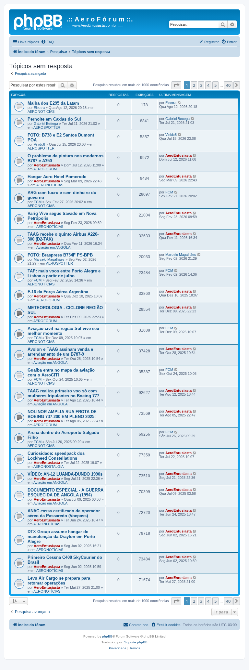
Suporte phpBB (136, 642)
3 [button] (201, 85)
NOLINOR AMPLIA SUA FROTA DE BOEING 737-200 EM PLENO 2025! (62, 414)
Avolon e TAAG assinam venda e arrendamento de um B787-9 (60, 352)
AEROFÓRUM (45, 169)
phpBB (107, 636)
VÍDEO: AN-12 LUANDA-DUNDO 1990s (65, 474)
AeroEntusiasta (47, 165)
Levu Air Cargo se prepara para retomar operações (59, 580)
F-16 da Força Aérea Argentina (58, 291)
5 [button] (215, 85)
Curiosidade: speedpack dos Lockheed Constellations (56, 456)
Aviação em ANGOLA (53, 247)
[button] (176, 85)
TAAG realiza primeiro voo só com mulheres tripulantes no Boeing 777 (63, 393)
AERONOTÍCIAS (41, 111)
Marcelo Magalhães (49, 259)
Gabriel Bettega (46, 123)
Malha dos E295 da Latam (53, 103)
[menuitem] (47, 42)
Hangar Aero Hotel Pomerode (57, 176)
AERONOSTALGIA (48, 466)
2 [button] (194, 85)
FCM (38, 202)
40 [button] (228, 85)
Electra (39, 108)
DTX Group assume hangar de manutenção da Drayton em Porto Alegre (61, 536)
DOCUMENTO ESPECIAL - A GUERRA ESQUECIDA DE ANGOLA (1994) (65, 492)
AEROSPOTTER (46, 127)
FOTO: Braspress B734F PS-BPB (60, 255)
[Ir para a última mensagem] (179, 103)
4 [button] (208, 85)
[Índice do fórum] (38, 21)
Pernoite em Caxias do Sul (54, 119)
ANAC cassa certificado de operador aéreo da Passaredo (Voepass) (64, 513)
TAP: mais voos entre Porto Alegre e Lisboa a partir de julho (64, 273)
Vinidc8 (39, 144)
